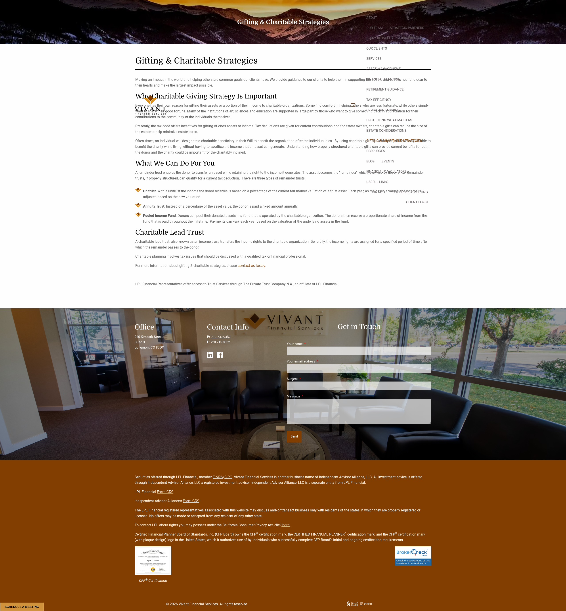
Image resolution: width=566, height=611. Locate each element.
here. (285, 525)
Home (423, 7)
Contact (378, 192)
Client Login (417, 202)
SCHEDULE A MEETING (22, 607)
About (371, 18)
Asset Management (383, 69)
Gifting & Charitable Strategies (394, 141)
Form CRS (165, 492)
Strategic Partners (407, 28)
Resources (375, 151)
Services (374, 59)
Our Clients (376, 48)
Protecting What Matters (389, 120)
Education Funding (383, 110)
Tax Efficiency (378, 100)
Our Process (411, 38)
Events (388, 161)
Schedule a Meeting (410, 192)
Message (309, 396)
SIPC (228, 477)
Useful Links (377, 182)
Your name (311, 344)
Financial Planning (383, 79)
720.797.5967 (221, 337)
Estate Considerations (386, 131)
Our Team (374, 28)
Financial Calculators (386, 171)
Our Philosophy (380, 38)
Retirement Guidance (385, 89)
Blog (370, 161)
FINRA (218, 477)
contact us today (251, 266)
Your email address (317, 361)
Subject (308, 379)
